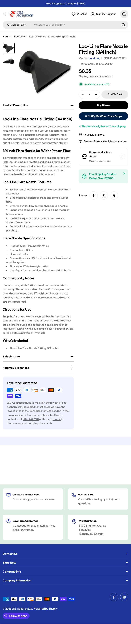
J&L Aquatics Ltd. (22, 608)
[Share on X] (104, 195)
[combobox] (65, 25)
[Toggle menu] (5, 14)
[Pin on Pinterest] (114, 195)
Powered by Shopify (46, 608)
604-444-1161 (31, 419)
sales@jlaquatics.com (114, 141)
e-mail (57, 419)
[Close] (124, 173)
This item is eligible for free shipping (102, 126)
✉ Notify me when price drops (103, 116)
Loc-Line (19, 36)
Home (6, 36)
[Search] (123, 25)
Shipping (83, 76)
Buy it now (103, 105)
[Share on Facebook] (94, 195)
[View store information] (122, 156)
